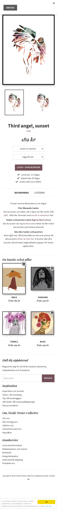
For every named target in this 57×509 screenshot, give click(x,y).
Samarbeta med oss (12, 428)
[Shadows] (43, 278)
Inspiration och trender (13, 391)
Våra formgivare (10, 421)
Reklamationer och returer (14, 449)
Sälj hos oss (8, 425)
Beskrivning (22, 192)
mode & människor (40, 215)
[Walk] (14, 278)
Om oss (6, 418)
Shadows (43, 297)
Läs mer (48, 506)
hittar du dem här (26, 238)
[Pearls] (14, 323)
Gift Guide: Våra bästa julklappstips (18, 401)
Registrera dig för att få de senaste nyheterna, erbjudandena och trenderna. (24, 368)
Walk (14, 297)
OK (46, 502)
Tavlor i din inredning (12, 394)
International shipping (12, 459)
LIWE (28, 131)
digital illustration (41, 219)
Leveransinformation (12, 445)
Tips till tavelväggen (11, 398)
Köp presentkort (10, 405)
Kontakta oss (8, 463)
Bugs (43, 341)
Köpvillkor (7, 432)
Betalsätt (6, 452)
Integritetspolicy (10, 456)
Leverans (39, 192)
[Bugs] (43, 323)
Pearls (14, 341)
